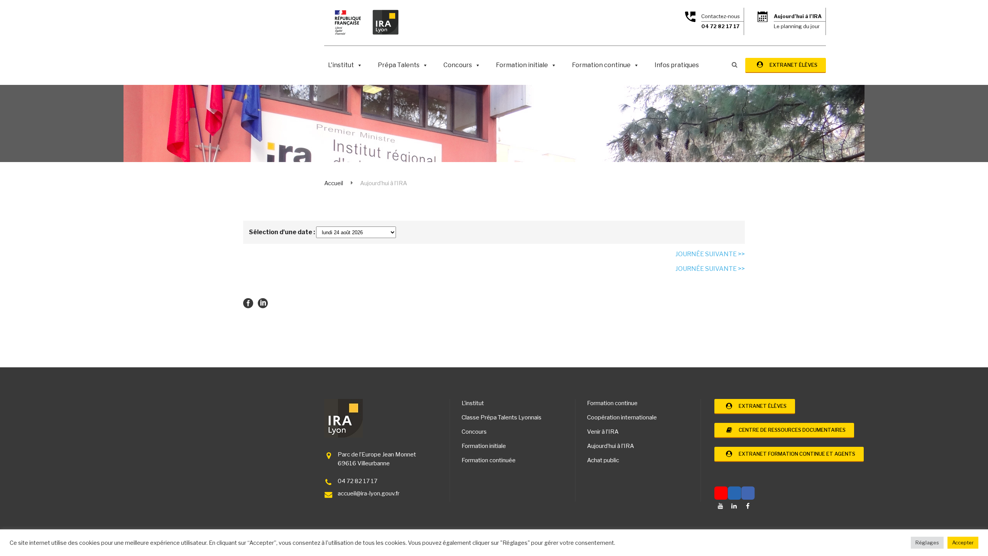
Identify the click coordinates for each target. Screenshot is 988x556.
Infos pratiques (677, 65)
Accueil (333, 183)
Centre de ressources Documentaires (790, 430)
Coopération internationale (622, 417)
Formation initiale (522, 65)
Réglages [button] (927, 542)
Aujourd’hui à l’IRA (610, 446)
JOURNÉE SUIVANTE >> (710, 254)
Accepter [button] (963, 542)
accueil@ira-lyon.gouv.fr (368, 493)
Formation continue (601, 65)
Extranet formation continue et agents (795, 454)
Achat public (603, 460)
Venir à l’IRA (603, 431)
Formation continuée (489, 460)
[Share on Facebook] (248, 302)
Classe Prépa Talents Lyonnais (501, 417)
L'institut (341, 65)
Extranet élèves (791, 65)
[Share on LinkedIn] (263, 302)
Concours (457, 65)
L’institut (473, 403)
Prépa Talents (399, 65)
